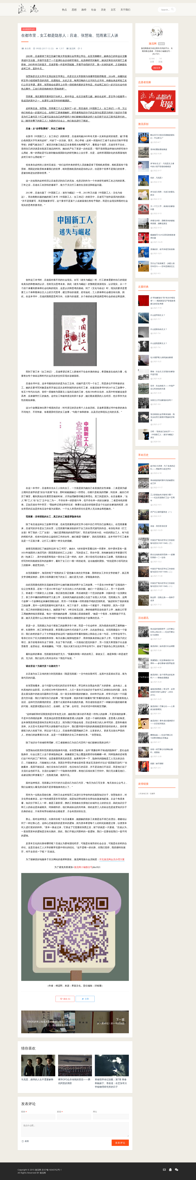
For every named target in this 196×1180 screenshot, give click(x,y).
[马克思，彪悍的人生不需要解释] (38, 1065)
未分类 (28, 48)
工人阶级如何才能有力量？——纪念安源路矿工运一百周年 (162, 497)
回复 (161, 61)
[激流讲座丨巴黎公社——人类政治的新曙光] (143, 709)
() (66, 998)
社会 (93, 9)
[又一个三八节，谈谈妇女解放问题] (143, 208)
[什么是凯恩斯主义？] (143, 346)
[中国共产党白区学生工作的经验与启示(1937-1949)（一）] (143, 585)
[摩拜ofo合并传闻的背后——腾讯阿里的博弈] (75, 1065)
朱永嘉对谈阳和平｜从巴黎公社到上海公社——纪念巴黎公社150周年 (162, 632)
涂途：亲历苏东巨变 (158, 526)
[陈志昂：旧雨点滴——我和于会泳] (143, 600)
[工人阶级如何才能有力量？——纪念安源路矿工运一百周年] (143, 497)
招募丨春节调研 (156, 763)
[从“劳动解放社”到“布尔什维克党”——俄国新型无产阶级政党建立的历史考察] (143, 300)
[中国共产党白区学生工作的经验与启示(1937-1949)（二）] (143, 571)
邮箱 (60, 1111)
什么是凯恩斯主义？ (158, 343)
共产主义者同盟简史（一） (161, 512)
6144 (152, 58)
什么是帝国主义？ (157, 315)
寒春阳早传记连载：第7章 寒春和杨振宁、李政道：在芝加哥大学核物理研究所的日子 (111, 1083)
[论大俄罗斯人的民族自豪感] (143, 360)
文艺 (113, 9)
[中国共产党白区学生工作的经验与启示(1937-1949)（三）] (143, 542)
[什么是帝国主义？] (143, 317)
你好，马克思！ (156, 177)
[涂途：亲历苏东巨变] (143, 528)
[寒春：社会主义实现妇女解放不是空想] (143, 374)
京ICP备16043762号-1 (52, 1169)
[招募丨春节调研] (143, 766)
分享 (86, 998)
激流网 (72, 48)
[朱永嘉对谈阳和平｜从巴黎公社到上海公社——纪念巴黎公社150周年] (143, 631)
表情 (26, 1141)
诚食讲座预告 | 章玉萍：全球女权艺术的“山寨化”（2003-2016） (162, 692)
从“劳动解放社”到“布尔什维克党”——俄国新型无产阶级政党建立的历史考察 (162, 300)
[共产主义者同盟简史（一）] (143, 514)
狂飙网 (152, 793)
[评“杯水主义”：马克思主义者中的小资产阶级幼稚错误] (143, 166)
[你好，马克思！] (143, 180)
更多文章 (156, 68)
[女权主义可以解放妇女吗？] (143, 402)
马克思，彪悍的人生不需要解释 (37, 1079)
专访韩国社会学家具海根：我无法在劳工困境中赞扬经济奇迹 (162, 417)
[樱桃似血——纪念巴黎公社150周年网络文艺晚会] (143, 737)
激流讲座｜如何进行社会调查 (162, 646)
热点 (64, 9)
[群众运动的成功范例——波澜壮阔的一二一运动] (143, 557)
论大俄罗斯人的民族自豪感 (161, 357)
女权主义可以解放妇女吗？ (161, 400)
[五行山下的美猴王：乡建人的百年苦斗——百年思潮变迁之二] (143, 266)
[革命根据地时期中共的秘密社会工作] (143, 483)
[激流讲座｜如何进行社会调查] (143, 649)
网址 (95, 1111)
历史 (103, 9)
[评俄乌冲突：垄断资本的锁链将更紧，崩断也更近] (143, 223)
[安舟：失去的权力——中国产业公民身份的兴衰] (143, 388)
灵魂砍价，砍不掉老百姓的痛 (162, 249)
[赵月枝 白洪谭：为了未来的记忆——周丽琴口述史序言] (143, 468)
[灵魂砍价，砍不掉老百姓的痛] (143, 251)
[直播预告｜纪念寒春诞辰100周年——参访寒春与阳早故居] (143, 663)
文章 (152, 61)
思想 (74, 9)
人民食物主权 (143, 793)
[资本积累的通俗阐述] (143, 152)
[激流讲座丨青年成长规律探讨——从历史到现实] (143, 723)
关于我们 (125, 9)
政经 (83, 9)
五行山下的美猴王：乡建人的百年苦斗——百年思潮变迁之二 (162, 266)
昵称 (24, 1111)
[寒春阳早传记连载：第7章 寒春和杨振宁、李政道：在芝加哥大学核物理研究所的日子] (112, 1065)
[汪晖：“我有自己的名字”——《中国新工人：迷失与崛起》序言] (143, 434)
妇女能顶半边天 (29, 29)
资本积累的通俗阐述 (158, 149)
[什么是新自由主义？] (143, 331)
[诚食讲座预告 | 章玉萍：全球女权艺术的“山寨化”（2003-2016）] (143, 691)
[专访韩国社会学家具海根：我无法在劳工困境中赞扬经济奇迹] (143, 416)
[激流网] (29, 8)
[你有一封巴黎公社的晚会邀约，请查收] (143, 752)
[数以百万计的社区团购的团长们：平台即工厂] (143, 137)
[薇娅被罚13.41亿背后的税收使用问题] (143, 237)
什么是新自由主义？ (158, 329)
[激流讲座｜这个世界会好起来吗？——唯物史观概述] (143, 677)
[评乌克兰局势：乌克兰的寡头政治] (143, 194)
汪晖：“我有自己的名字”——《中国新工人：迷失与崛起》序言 (162, 434)
